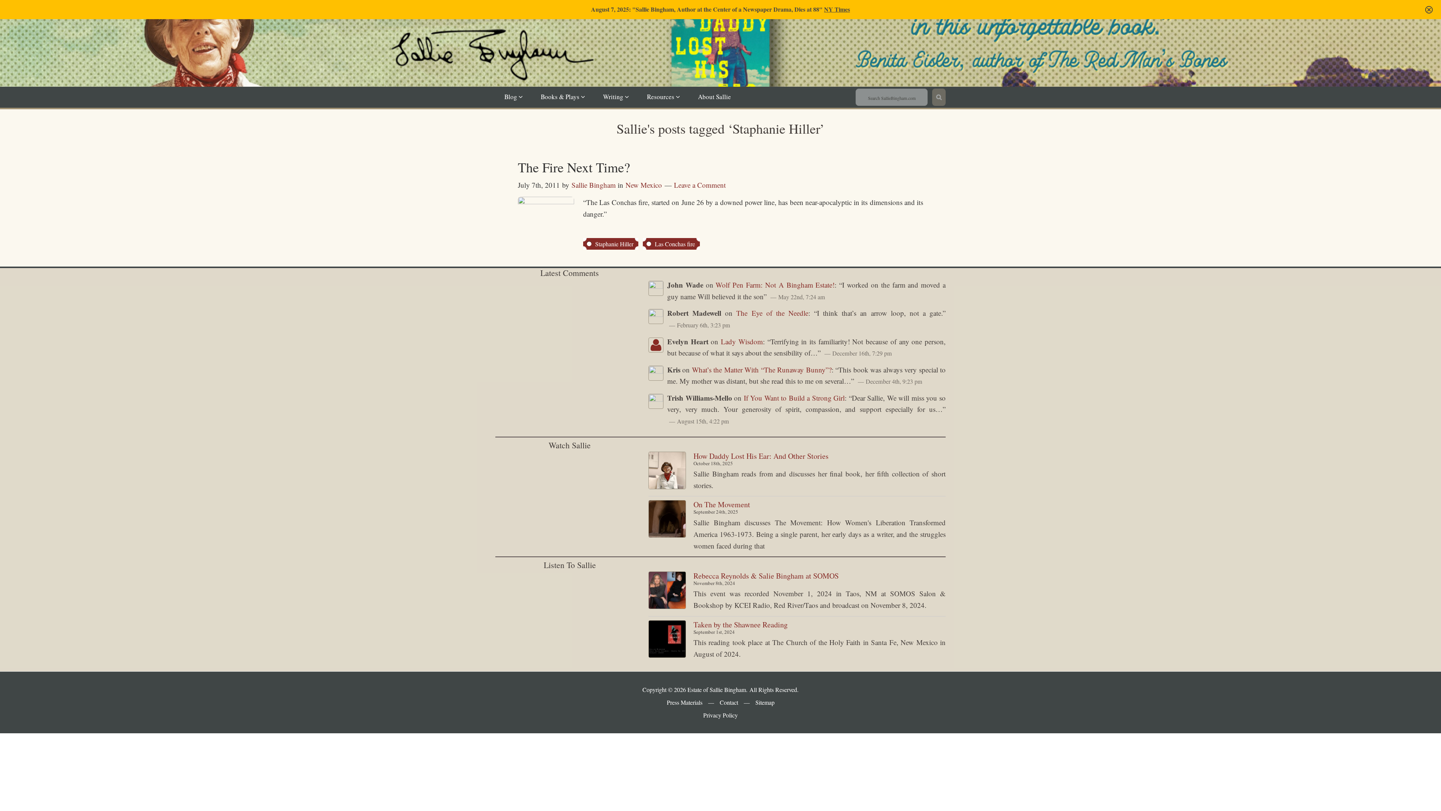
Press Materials (684, 702)
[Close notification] (1428, 9)
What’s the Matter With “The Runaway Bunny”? (762, 369)
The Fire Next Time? (574, 167)
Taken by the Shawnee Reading (740, 625)
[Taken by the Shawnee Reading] (667, 640)
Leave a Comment (700, 185)
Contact (729, 702)
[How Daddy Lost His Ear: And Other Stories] (667, 472)
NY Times (837, 9)
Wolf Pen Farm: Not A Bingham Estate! (775, 284)
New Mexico (644, 185)
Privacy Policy (720, 715)
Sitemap (765, 702)
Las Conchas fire (675, 244)
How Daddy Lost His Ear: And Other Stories (761, 456)
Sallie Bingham (729, 64)
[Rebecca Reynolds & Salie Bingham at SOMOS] (667, 591)
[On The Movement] (667, 520)
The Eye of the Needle (772, 313)
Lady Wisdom (742, 341)
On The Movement (721, 504)
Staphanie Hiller (614, 244)
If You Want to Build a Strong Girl (794, 397)
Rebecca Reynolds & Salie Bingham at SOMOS (766, 576)
